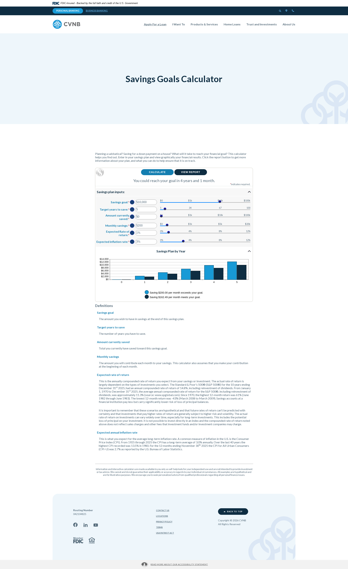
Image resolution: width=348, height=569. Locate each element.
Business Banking (97, 10)
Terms (159, 527)
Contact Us (162, 510)
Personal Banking (67, 10)
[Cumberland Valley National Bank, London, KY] (66, 24)
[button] (280, 11)
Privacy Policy (164, 521)
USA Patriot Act (165, 533)
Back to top (235, 511)
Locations (162, 516)
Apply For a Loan (156, 24)
